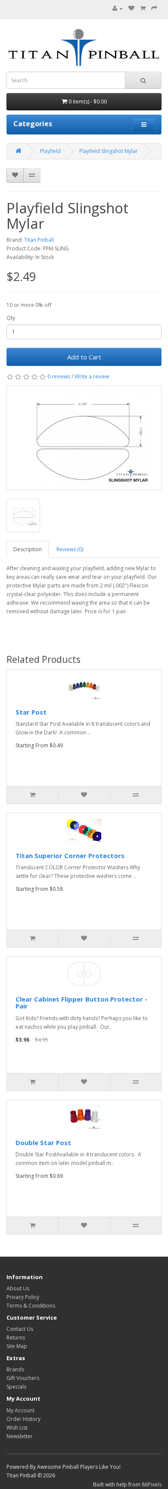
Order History (23, 1419)
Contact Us (19, 1329)
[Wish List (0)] (131, 8)
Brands (15, 1369)
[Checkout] (154, 8)
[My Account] (117, 8)
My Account (20, 1410)
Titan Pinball (39, 239)
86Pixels (152, 1484)
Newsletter (19, 1436)
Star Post (31, 712)
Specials (16, 1386)
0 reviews (58, 376)
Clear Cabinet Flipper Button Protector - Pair (81, 1003)
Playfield (50, 151)
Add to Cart (84, 357)
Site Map (16, 1346)
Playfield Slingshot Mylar (108, 151)
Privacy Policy (22, 1297)
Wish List (17, 1427)
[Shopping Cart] (143, 8)
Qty (10, 318)
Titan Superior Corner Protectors (70, 855)
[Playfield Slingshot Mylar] (84, 437)
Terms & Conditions (30, 1305)
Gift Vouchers (22, 1378)
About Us (17, 1288)
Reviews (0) (69, 549)
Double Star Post (43, 1142)
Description (27, 549)
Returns (15, 1337)
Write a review (92, 376)
